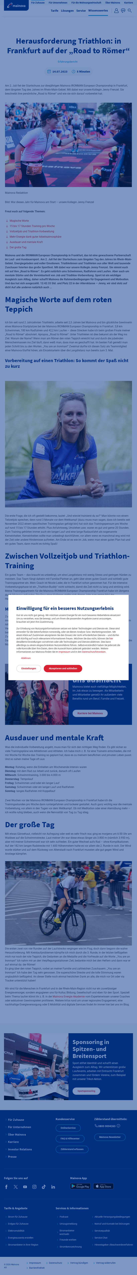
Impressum (64, 651)
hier (111, 638)
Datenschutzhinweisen (94, 651)
